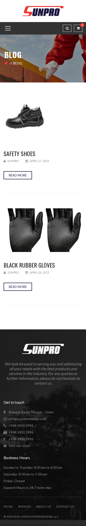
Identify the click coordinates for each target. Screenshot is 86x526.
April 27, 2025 (39, 161)
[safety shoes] (43, 118)
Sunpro (13, 161)
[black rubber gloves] (43, 230)
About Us (43, 506)
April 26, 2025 (39, 272)
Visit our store (19, 446)
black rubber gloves (29, 265)
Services (24, 506)
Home (8, 506)
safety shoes (19, 153)
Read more (18, 175)
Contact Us (65, 506)
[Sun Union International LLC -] (43, 11)
